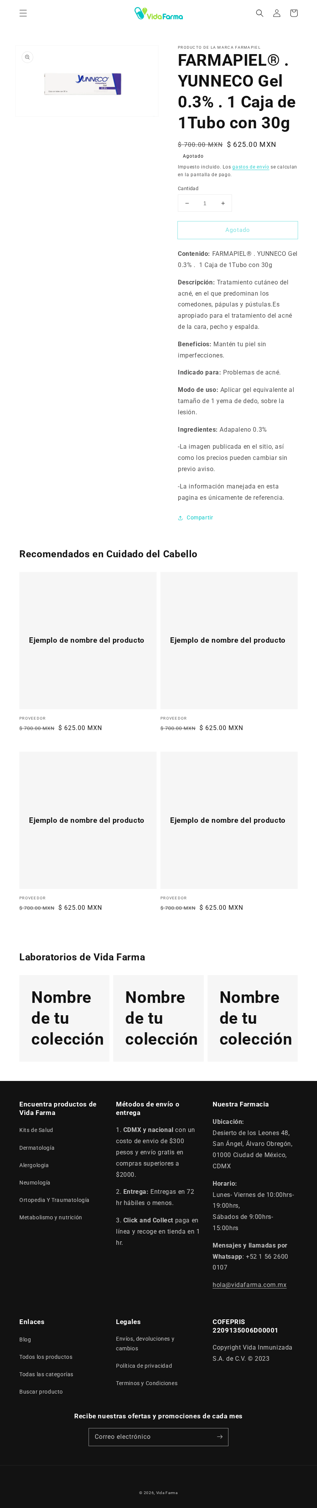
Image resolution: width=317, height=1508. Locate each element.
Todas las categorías (46, 1374)
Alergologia (34, 1165)
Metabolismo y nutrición (50, 1217)
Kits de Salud (36, 1130)
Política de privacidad (144, 1366)
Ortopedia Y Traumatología (54, 1200)
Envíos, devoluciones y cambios (145, 1343)
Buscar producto (41, 1392)
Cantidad (188, 188)
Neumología (35, 1183)
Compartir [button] (200, 517)
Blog (25, 1339)
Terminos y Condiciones (146, 1383)
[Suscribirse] (219, 1436)
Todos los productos (45, 1357)
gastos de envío (250, 167)
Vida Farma (167, 1493)
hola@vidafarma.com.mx (250, 1284)
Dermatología (37, 1148)
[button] (23, 13)
